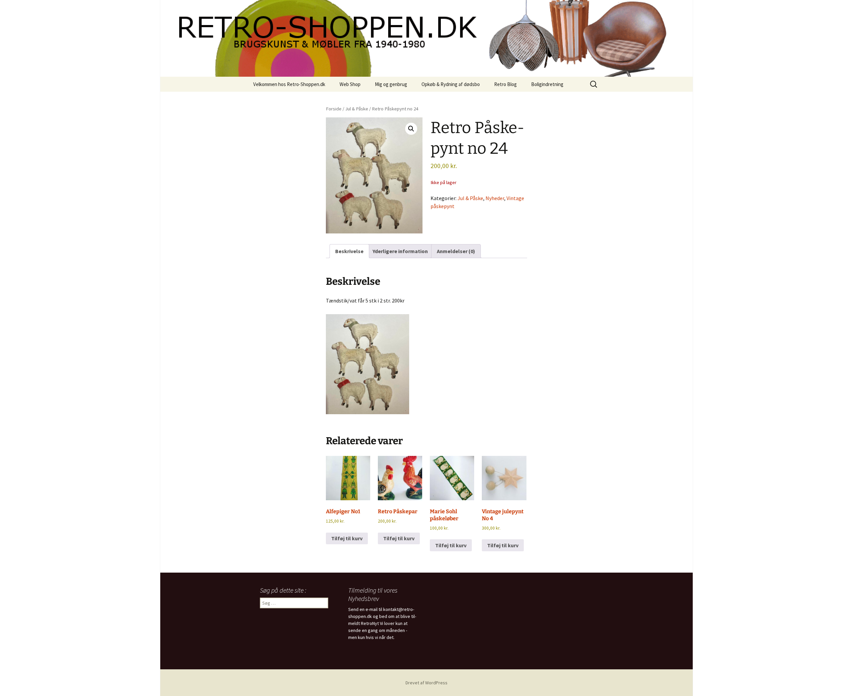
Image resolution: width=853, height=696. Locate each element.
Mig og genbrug (391, 84)
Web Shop (350, 84)
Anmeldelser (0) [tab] (456, 251)
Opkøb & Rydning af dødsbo (451, 84)
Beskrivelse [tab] (349, 251)
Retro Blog (505, 84)
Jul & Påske (356, 109)
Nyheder (494, 198)
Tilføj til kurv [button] (347, 538)
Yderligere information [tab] (400, 251)
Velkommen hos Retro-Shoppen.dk (289, 84)
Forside (334, 109)
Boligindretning (547, 84)
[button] (411, 129)
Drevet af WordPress (426, 683)
